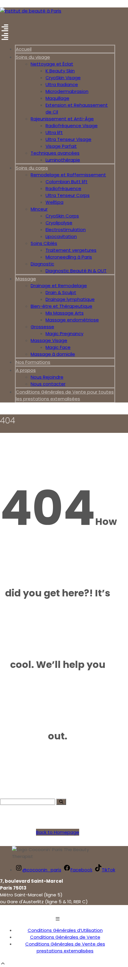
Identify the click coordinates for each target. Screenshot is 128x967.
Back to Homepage (57, 832)
